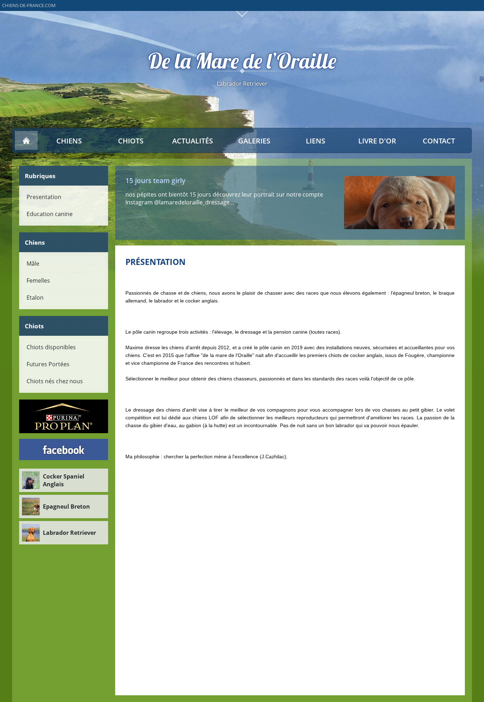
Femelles (38, 280)
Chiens (69, 141)
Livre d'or (377, 141)
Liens (315, 141)
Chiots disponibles (51, 347)
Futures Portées (48, 364)
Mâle (33, 263)
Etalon (35, 297)
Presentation (44, 197)
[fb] (63, 449)
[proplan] (63, 416)
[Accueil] (26, 140)
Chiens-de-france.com (29, 5)
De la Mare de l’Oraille (242, 61)
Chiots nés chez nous (55, 381)
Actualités (192, 141)
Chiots (130, 141)
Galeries (254, 141)
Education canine (50, 214)
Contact (439, 141)
